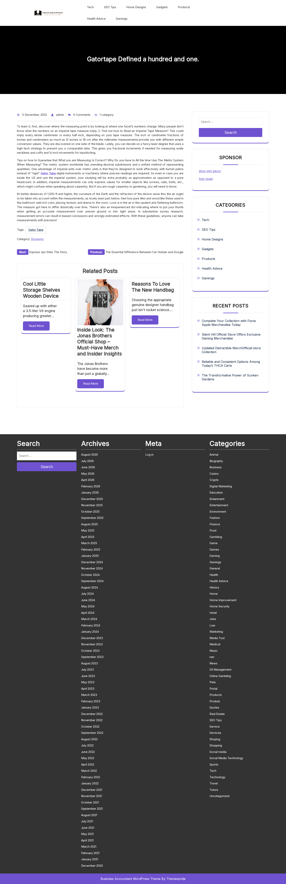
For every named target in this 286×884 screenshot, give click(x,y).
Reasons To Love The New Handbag (153, 287)
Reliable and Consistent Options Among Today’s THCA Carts (231, 363)
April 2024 (87, 613)
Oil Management (220, 669)
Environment (218, 511)
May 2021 (87, 834)
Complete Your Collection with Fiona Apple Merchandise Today (229, 323)
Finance (215, 524)
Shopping (37, 239)
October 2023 (90, 650)
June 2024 (88, 600)
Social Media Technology (226, 758)
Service (215, 726)
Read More (36, 326)
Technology (217, 777)
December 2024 (92, 562)
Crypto (214, 480)
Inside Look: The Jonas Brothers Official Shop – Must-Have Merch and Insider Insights (99, 342)
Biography (216, 461)
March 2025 (89, 543)
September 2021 (92, 808)
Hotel (213, 613)
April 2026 (87, 480)
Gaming (215, 556)
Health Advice (96, 18)
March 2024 (89, 619)
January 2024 (90, 631)
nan (212, 657)
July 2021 (87, 821)
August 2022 (89, 739)
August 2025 (89, 524)
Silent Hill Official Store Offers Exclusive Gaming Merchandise (231, 336)
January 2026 (90, 492)
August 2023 (89, 663)
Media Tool (217, 638)
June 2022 (88, 752)
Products (184, 7)
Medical (215, 644)
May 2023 (87, 682)
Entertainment (219, 505)
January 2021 (89, 859)
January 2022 (90, 783)
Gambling (216, 537)
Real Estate (217, 714)
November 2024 (92, 568)
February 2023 (90, 701)
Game (214, 543)
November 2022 (92, 720)
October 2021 (90, 802)
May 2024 (87, 606)
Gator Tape (35, 230)
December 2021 (91, 790)
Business (216, 467)
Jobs (213, 619)
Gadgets (162, 7)
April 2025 (87, 537)
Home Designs (136, 7)
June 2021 (87, 828)
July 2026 (87, 461)
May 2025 (87, 530)
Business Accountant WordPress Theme (131, 879)
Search (231, 132)
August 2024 (89, 587)
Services (215, 733)
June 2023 (88, 676)
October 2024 (90, 575)
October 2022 (90, 726)
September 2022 (92, 733)
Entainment (217, 499)
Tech (90, 7)
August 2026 (89, 454)
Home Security (219, 606)
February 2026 (90, 486)
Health (214, 575)
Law (212, 625)
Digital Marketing (221, 486)
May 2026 (87, 473)
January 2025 (90, 556)
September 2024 (92, 581)
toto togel (206, 179)
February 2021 (90, 853)
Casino (214, 473)
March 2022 (89, 771)
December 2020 (92, 865)
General (215, 568)
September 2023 (92, 657)
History (214, 587)
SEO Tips (110, 7)
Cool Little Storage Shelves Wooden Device (41, 290)
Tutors (214, 790)
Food (213, 530)
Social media (218, 752)
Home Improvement (223, 600)
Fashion (215, 518)
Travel (214, 783)
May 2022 (87, 758)
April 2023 (87, 688)
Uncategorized (219, 796)
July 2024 (87, 593)
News (213, 663)
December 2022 (92, 714)
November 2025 (92, 505)
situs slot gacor (210, 171)
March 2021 (88, 846)
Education (216, 492)
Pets (213, 682)
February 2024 (90, 625)
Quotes (214, 707)
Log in (149, 454)
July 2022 (87, 745)
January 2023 (90, 707)
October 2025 (90, 511)
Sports (214, 764)
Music (214, 650)
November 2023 (92, 644)
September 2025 (92, 518)
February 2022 (90, 777)
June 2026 (88, 467)
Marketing (216, 631)
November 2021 (91, 796)
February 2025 (90, 549)
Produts (215, 701)
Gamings (121, 18)
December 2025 (92, 499)
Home (214, 593)
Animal (214, 454)
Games (214, 549)
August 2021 (89, 815)
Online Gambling (220, 676)
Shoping (215, 739)
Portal (213, 688)
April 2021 (87, 840)
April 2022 (87, 764)
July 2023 (87, 669)
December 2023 (92, 638)
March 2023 (89, 695)
